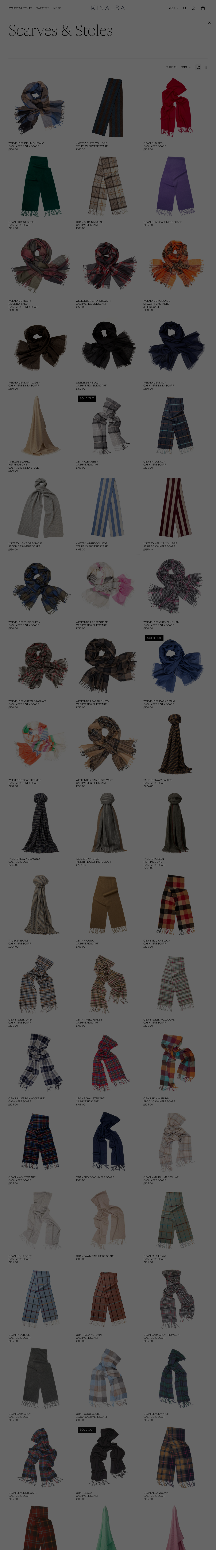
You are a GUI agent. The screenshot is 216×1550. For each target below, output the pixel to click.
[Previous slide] (14, 107)
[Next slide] (66, 107)
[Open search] (184, 8)
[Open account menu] (193, 8)
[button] (186, 67)
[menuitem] (57, 8)
